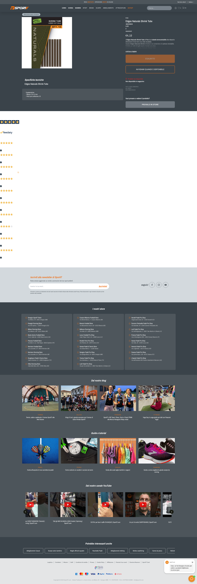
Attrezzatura (121, 8)
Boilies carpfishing (138, 551)
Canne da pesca (157, 551)
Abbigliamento (108, 8)
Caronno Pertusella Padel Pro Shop (144, 324)
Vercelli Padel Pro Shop (142, 319)
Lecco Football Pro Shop (91, 336)
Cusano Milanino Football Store (91, 319)
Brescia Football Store (92, 324)
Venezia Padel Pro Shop (141, 348)
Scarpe (98, 8)
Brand (91, 8)
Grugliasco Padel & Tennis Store (39, 359)
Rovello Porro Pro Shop (89, 342)
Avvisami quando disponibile (150, 69)
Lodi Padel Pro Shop (95, 365)
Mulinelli (172, 551)
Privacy (92, 562)
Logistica (50, 562)
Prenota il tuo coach (121, 562)
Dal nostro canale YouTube (98, 485)
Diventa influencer (135, 562)
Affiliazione (110, 562)
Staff (71, 562)
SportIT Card (146, 562)
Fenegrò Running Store (38, 324)
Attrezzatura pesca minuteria (31, 15)
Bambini (78, 8)
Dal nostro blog (98, 380)
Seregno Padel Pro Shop (91, 353)
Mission (66, 562)
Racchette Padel (97, 551)
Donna (70, 8)
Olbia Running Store (38, 365)
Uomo (64, 8)
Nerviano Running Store (38, 353)
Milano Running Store (38, 330)
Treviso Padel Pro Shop (92, 359)
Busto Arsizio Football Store (39, 336)
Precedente (3, 140)
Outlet (130, 8)
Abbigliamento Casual (33, 551)
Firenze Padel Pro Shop (145, 336)
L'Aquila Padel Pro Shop (146, 359)
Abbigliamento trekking (118, 551)
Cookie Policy (100, 562)
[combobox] (160, 8)
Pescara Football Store (41, 342)
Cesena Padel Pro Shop (142, 353)
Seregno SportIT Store (38, 319)
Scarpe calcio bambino (55, 551)
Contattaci (58, 562)
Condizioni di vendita (81, 562)
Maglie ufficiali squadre (77, 551)
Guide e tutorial (98, 433)
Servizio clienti (182, 2)
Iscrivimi (103, 286)
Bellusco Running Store (89, 330)
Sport (85, 8)
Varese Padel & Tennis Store (89, 348)
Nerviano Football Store (38, 348)
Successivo (10, 140)
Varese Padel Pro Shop (139, 342)
